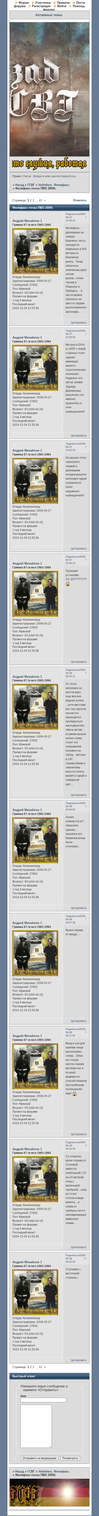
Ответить (80, 200)
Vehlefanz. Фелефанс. (54, 185)
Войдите (38, 176)
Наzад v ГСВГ (25, 185)
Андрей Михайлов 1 (27, 221)
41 (40, 200)
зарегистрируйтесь (63, 176)
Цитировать (79, 322)
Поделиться (73, 214)
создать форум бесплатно (72, 1480)
